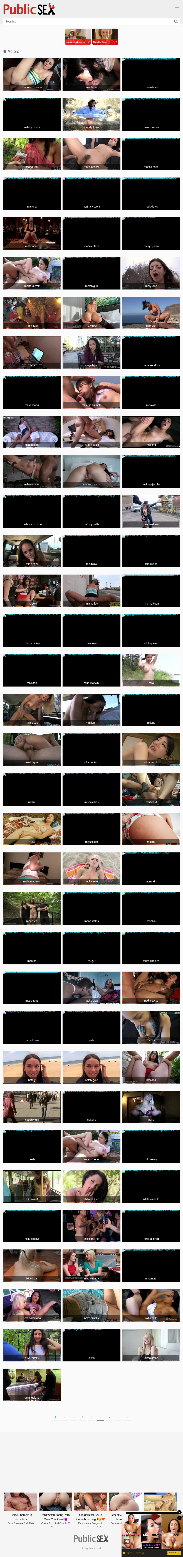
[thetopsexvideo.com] (29, 9)
